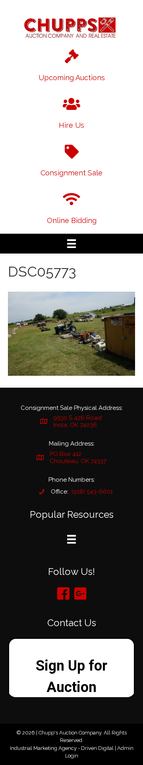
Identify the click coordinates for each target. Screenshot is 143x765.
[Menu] (71, 244)
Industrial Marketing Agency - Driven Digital (62, 748)
